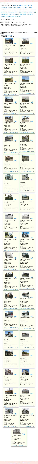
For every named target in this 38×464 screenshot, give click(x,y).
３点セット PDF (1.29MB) (11, 152)
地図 (15, 43)
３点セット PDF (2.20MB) (27, 250)
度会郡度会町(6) (23, 14)
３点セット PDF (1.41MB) (11, 132)
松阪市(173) (15, 5)
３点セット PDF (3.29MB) (11, 347)
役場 (22, 0)
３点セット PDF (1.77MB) (11, 406)
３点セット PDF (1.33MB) (27, 171)
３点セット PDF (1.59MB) (11, 171)
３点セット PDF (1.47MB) (11, 426)
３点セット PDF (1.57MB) (27, 113)
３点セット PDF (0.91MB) (27, 74)
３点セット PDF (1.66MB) (27, 151)
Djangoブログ (26, 0)
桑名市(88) (10, 7)
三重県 (13, 19)
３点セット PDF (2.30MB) (27, 288)
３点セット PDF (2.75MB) (11, 269)
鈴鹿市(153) (21, 5)
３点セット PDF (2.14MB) (11, 74)
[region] (19, 29)
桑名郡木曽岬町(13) (4, 14)
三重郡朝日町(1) (18, 16)
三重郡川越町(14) (30, 14)
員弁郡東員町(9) (3, 16)
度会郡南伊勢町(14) (32, 12)
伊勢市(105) (30, 7)
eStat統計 (11, 0)
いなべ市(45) (24, 7)
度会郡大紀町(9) (11, 14)
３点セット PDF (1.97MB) (27, 366)
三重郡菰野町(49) (4, 12)
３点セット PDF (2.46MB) (27, 328)
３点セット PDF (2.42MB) (27, 347)
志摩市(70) (19, 7)
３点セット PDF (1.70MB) (27, 308)
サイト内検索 (31, 0)
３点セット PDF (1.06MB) (11, 94)
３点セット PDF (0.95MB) (27, 93)
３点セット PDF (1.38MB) (19, 445)
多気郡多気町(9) (11, 12)
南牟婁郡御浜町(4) (10, 16)
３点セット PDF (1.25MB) (27, 132)
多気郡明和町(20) (4, 7)
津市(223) (25, 5)
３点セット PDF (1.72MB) (11, 113)
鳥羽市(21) (17, 14)
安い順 (7, 35)
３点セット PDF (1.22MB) (27, 405)
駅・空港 (18, 0)
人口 (15, 0)
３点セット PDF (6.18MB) (11, 250)
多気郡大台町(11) (18, 12)
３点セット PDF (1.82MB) (11, 191)
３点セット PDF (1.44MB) (27, 426)
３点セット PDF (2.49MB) (27, 269)
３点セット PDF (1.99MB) (11, 366)
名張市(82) (14, 7)
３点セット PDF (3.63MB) (11, 308)
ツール (7, 0)
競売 (4, 0)
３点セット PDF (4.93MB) (11, 289)
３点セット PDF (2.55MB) (11, 327)
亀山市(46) (30, 5)
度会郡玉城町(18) (25, 12)
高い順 (11, 35)
